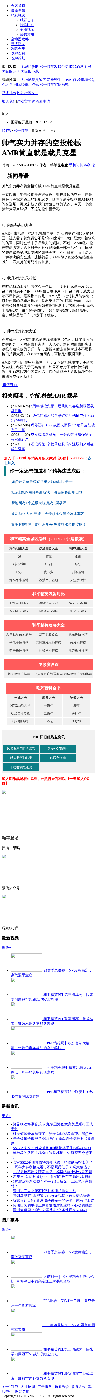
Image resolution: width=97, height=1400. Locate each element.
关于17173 (10, 1387)
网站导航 (22, 1391)
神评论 (89, 165)
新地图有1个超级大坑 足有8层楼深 (39, 503)
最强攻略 (27, 34)
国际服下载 (30, 71)
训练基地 (78, 572)
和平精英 (21, 131)
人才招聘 (28, 1387)
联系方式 (78, 1387)
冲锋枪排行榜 (48, 650)
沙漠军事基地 (48, 580)
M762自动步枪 (20, 705)
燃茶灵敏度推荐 (19, 674)
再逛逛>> (10, 385)
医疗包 (76, 713)
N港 (19, 572)
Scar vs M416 (78, 603)
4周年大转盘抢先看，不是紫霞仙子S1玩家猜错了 (52, 1167)
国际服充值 (11, 71)
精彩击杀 (27, 20)
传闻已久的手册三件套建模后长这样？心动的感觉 (52, 1205)
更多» (6, 947)
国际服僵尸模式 (26, 84)
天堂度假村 (78, 580)
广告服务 (44, 1387)
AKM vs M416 (48, 611)
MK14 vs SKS (19, 611)
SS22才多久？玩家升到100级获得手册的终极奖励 (52, 1148)
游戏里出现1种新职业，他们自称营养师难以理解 (51, 1177)
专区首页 (18, 6)
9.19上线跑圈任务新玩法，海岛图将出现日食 (47, 492)
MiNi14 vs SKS (48, 603)
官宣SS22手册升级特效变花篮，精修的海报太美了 (53, 1162)
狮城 (48, 556)
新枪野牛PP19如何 (61, 80)
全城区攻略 (30, 67)
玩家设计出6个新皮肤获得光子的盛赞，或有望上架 (53, 1200)
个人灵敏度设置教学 (48, 674)
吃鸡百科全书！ (82, 67)
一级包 (48, 705)
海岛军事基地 (18, 580)
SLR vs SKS (78, 611)
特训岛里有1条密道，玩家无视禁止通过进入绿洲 (51, 1196)
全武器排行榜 (18, 642)
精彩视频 (19, 15)
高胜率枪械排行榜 (48, 642)
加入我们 (9, 101)
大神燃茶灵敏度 (33, 80)
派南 (78, 556)
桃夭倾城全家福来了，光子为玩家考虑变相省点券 (52, 1134)
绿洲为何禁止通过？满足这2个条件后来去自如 (50, 1210)
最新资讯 (18, 10)
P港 (18, 556)
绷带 (76, 705)
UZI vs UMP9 (19, 603)
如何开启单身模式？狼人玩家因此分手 (42, 482)
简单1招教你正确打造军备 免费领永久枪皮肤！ (48, 524)
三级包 (48, 721)
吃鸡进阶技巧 (78, 634)
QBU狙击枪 (20, 721)
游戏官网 (24, 101)
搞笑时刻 (27, 25)
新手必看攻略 (48, 634)
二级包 (48, 713)
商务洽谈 (61, 1387)
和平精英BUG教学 (19, 634)
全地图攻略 (20, 39)
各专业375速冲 (58, 748)
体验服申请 (41, 101)
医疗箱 (76, 721)
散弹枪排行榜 (78, 650)
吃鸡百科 (18, 53)
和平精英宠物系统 (54, 84)
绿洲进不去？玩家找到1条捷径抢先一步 (44, 1191)
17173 (6, 131)
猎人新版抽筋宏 (21, 758)
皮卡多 (48, 572)
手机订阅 (76, 165)
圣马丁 (48, 564)
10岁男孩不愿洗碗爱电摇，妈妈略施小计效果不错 (52, 1172)
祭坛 (78, 564)
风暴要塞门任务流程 (21, 748)
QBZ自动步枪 (20, 713)
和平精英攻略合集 (54, 67)
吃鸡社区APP (27, 93)
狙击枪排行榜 (18, 650)
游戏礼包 (9, 93)
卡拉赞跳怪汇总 (21, 767)
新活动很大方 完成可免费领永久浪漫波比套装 (48, 514)
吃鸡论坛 (18, 58)
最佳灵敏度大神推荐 (78, 674)
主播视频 (27, 30)
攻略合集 (18, 49)
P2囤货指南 (58, 758)
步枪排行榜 (78, 642)
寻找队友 (18, 44)
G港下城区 (19, 564)
